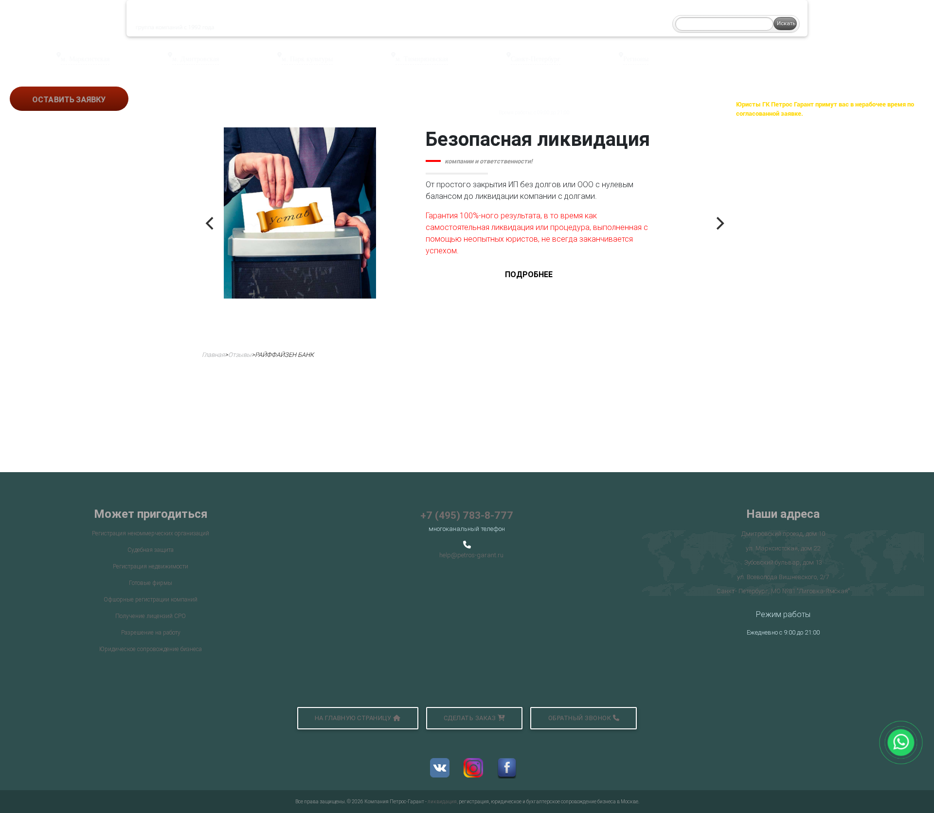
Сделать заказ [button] (471, 718)
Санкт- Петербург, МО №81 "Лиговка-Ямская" (783, 591)
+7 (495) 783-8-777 (466, 515)
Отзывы (464, 18)
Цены (428, 18)
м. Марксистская (85, 59)
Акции (501, 18)
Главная (213, 355)
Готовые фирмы (150, 582)
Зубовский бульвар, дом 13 (783, 562)
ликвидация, (443, 801)
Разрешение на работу (150, 632)
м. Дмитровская (195, 59)
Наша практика (379, 18)
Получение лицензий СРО (150, 615)
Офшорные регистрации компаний (151, 599)
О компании (267, 18)
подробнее (529, 274)
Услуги (320, 18)
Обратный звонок (580, 718)
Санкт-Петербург (535, 59)
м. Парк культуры (307, 59)
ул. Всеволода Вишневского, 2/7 (783, 577)
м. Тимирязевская (421, 59)
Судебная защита (150, 549)
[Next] (719, 223)
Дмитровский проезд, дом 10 (783, 534)
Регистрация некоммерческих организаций (150, 533)
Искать (786, 23)
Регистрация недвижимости (150, 566)
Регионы (635, 59)
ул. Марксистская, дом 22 (783, 548)
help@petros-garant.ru (471, 555)
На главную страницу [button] (354, 718)
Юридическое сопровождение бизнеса (150, 649)
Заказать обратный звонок (553, 104)
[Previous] (210, 223)
